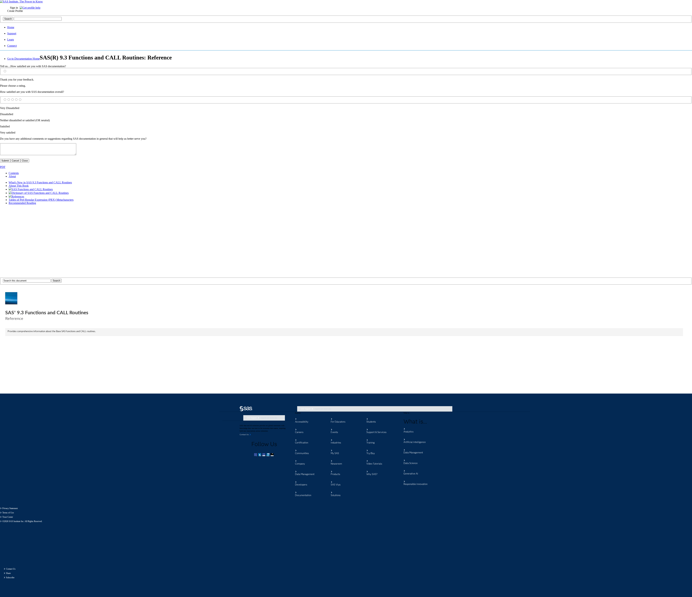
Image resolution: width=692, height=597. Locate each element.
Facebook (256, 455)
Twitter (260, 455)
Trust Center (7, 517)
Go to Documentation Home (23, 58)
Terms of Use (8, 512)
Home (10, 27)
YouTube (268, 455)
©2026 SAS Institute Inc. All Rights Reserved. (22, 521)
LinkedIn (264, 455)
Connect (12, 45)
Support (11, 33)
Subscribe (10, 577)
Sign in (14, 7)
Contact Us (10, 569)
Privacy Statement (10, 508)
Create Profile (15, 10)
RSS (272, 455)
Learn (10, 39)
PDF (2, 166)
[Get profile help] (31, 7)
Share (8, 573)
